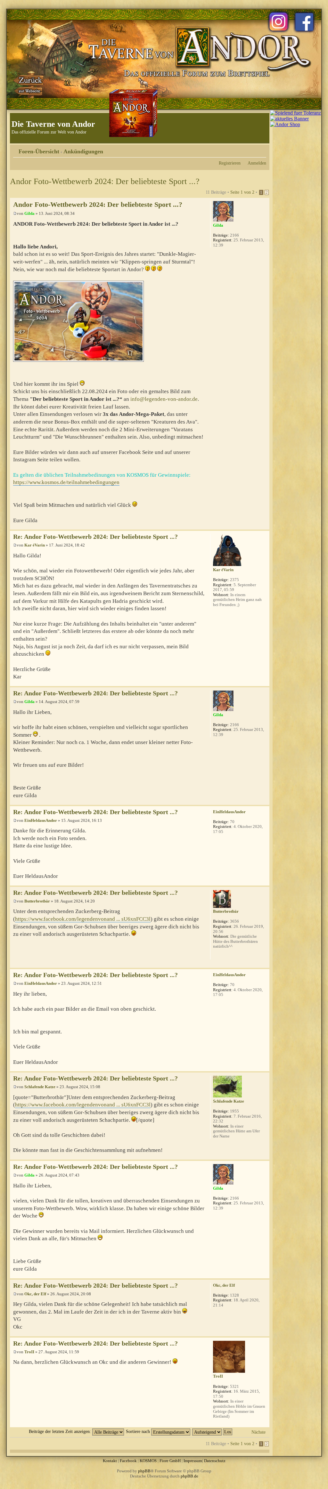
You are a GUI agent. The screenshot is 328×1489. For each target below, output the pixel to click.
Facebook (128, 1460)
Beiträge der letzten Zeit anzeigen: (60, 1431)
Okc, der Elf (35, 1293)
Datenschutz (215, 1460)
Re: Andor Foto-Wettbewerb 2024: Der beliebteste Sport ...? (95, 536)
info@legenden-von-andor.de (164, 399)
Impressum (193, 1460)
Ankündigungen (83, 151)
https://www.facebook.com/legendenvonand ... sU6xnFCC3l (83, 919)
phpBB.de (189, 1476)
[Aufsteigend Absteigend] (212, 1431)
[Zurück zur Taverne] (29, 84)
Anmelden (257, 163)
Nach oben (264, 526)
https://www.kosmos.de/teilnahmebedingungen (66, 482)
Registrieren (230, 163)
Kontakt (110, 1460)
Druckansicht (251, 149)
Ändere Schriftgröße (261, 149)
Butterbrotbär (37, 901)
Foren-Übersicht (39, 151)
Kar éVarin (34, 545)
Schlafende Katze (39, 1086)
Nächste (258, 1432)
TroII (29, 1351)
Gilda (29, 213)
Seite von (242, 192)
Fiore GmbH (170, 1460)
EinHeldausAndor (40, 820)
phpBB (144, 1471)
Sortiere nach (138, 1431)
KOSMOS (148, 1460)
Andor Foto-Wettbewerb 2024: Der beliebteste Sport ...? (105, 181)
